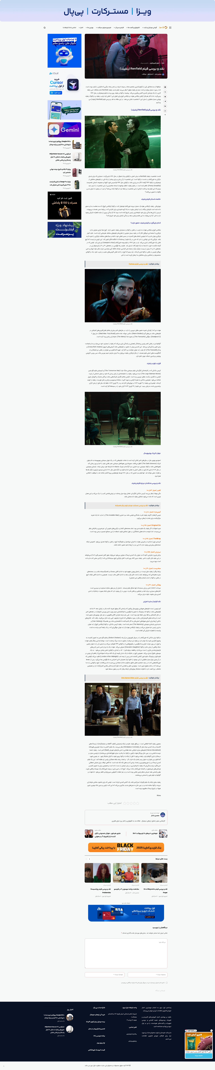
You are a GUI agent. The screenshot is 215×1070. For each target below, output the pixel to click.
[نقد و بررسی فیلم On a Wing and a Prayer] (154, 873)
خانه (163, 63)
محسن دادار (158, 74)
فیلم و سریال (144, 63)
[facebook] (165, 87)
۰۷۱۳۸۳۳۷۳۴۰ (131, 1034)
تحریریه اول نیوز (163, 896)
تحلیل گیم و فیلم (155, 63)
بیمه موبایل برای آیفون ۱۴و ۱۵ (95, 1022)
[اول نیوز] (164, 27)
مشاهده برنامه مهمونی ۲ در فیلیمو (126, 889)
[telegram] (165, 101)
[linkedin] (165, 106)
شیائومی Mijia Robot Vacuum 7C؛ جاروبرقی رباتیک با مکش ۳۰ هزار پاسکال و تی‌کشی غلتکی (60, 157)
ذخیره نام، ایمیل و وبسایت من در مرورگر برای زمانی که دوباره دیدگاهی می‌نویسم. (143, 983)
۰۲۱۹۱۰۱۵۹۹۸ (132, 1041)
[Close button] (211, 1030)
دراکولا (158, 87)
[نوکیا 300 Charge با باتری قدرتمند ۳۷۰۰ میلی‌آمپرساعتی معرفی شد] (76, 184)
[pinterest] (165, 96)
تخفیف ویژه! (199, 1055)
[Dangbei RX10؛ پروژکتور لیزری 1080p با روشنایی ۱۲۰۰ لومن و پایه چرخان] (76, 144)
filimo (159, 795)
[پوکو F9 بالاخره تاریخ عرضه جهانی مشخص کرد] (76, 172)
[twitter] (165, 92)
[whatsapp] (165, 111)
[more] (165, 115)
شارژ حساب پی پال (99, 1008)
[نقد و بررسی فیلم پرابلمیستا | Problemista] (98, 873)
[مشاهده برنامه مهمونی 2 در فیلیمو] (126, 873)
